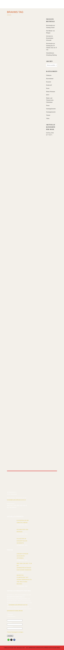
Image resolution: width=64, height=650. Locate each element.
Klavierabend (49, 78)
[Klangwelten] (25, 304)
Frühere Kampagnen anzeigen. (15, 632)
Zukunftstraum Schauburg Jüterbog (22, 556)
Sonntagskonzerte (51, 112)
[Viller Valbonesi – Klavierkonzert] (25, 92)
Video (47, 118)
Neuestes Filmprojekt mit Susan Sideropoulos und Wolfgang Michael (24, 580)
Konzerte (48, 82)
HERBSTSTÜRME (17, 50)
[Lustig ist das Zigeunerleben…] (25, 348)
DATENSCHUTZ (39, 647)
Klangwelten (16, 319)
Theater (48, 115)
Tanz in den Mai (17, 405)
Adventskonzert (18, 453)
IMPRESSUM (32, 647)
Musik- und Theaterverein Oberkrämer (49, 100)
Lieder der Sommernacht (23, 266)
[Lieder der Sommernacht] (25, 251)
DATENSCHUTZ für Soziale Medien (52, 647)
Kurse (47, 88)
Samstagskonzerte (51, 108)
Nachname (10, 626)
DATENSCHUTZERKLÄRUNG (15, 610)
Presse (48, 105)
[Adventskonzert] (25, 437)
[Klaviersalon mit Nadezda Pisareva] (25, 203)
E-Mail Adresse (11, 616)
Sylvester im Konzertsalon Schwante (49, 38)
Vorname (9, 622)
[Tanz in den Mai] (25, 393)
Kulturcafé (49, 85)
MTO (47, 95)
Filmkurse (48, 75)
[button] (8, 640)
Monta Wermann (50, 91)
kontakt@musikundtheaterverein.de (16, 499)
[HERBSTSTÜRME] (25, 33)
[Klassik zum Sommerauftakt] (25, 152)
